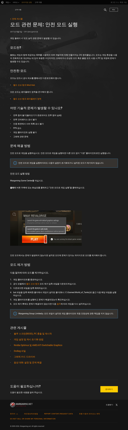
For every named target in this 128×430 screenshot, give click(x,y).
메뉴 (113, 10)
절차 (59, 304)
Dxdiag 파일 (20, 351)
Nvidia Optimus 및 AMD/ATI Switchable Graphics (38, 345)
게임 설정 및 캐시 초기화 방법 (28, 339)
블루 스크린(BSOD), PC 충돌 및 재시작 (33, 333)
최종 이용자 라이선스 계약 (89, 414)
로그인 (113, 2)
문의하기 (109, 389)
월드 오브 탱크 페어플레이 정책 (27, 99)
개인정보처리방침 (31, 414)
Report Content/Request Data (58, 414)
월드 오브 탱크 (32, 284)
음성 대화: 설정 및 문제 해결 (28, 362)
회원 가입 (123, 2)
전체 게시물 (17, 19)
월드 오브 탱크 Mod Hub (24, 85)
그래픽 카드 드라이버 (24, 356)
